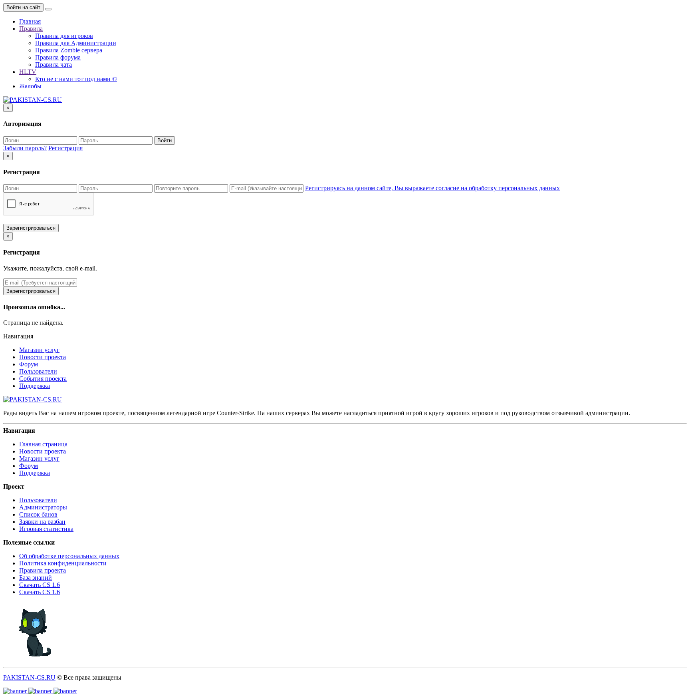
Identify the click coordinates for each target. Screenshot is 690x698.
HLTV (27, 71)
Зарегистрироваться (31, 228)
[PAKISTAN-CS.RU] (32, 99)
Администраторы (43, 507)
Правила (31, 28)
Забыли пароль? (25, 148)
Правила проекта (42, 570)
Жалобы (30, 86)
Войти (164, 140)
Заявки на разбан (42, 521)
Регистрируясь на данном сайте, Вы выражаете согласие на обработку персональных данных (432, 188)
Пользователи (38, 371)
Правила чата (53, 64)
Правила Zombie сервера (68, 50)
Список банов (38, 514)
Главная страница (43, 444)
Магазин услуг (39, 349)
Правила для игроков (64, 35)
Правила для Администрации (75, 43)
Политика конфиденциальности (63, 563)
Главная (30, 21)
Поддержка (34, 385)
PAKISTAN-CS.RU (29, 677)
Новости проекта (42, 357)
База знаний (35, 577)
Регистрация (65, 148)
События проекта (43, 378)
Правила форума (58, 57)
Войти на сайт (23, 7)
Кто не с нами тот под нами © (76, 79)
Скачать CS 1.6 (39, 584)
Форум (28, 364)
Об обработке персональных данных (69, 556)
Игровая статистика (46, 528)
